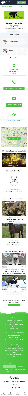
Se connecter (21, 2)
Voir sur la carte (14, 138)
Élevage (21, 6)
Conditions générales (14, 335)
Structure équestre (7, 6)
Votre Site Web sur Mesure (14, 354)
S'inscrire (20, 366)
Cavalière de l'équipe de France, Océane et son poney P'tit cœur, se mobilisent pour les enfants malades (14, 271)
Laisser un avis (14, 305)
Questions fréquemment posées (14, 324)
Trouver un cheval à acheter (14, 347)
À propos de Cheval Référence (14, 320)
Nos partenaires (14, 328)
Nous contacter (14, 322)
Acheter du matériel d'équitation (14, 349)
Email (9, 364)
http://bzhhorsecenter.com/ (14, 120)
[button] (14, 135)
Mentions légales (14, 337)
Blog (14, 356)
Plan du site (14, 326)
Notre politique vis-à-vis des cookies (14, 339)
